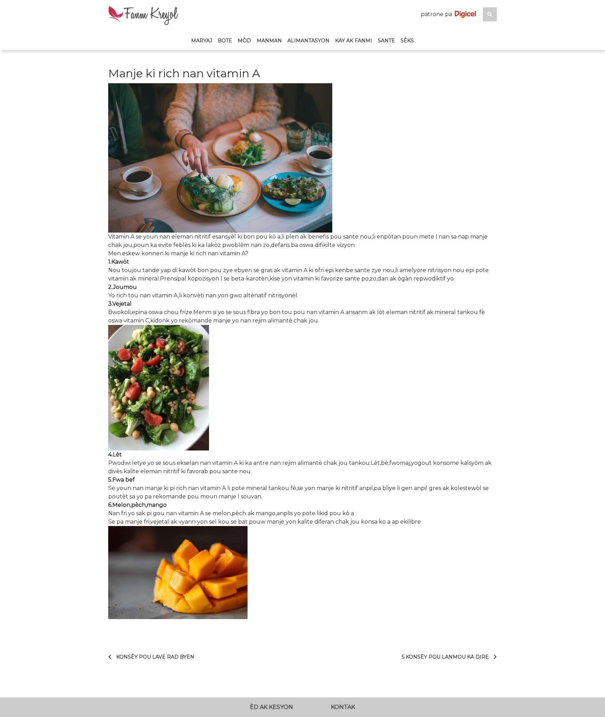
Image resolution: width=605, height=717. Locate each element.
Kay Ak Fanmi (353, 40)
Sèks (407, 40)
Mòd (244, 40)
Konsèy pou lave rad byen (155, 657)
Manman (269, 40)
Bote (225, 40)
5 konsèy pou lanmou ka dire (445, 657)
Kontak (343, 707)
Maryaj (201, 40)
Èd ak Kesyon (271, 707)
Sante (386, 40)
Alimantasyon (308, 40)
